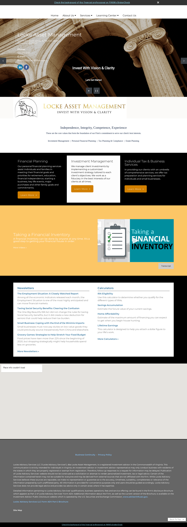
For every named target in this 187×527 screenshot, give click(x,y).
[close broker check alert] (158, 2)
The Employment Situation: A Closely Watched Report (47, 293)
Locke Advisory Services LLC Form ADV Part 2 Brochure (40, 501)
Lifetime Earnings (108, 325)
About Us (68, 15)
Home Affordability (108, 314)
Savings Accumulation (110, 305)
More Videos (20, 248)
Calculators (105, 288)
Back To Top (175, 519)
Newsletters (25, 288)
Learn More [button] (27, 195)
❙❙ (96, 90)
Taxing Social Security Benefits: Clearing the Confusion (48, 308)
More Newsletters (28, 351)
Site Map (17, 510)
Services (85, 15)
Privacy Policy (105, 455)
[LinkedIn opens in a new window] (20, 67)
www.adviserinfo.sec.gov (135, 497)
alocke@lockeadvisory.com (32, 60)
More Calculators (108, 339)
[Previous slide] (3, 61)
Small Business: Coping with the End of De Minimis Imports (50, 323)
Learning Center (106, 15)
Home (54, 15)
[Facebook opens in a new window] (26, 67)
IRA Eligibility (105, 293)
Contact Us (129, 15)
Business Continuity (85, 455)
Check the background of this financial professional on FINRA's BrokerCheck (92, 2)
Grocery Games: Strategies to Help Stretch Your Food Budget (51, 334)
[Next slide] (184, 61)
